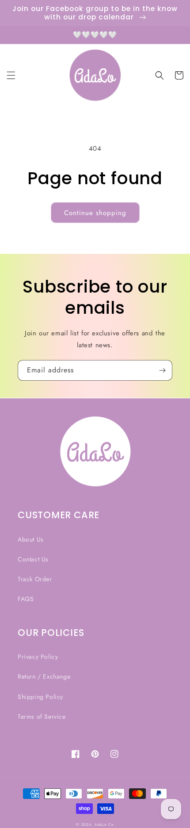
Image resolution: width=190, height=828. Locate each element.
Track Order (35, 579)
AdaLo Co (104, 824)
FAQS (26, 598)
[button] (11, 75)
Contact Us (33, 559)
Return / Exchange (44, 676)
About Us (31, 539)
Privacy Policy (38, 656)
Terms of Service (42, 716)
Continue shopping (95, 213)
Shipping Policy (40, 696)
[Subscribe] (162, 370)
